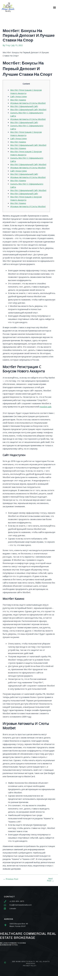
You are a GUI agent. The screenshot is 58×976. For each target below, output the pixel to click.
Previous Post (10, 879)
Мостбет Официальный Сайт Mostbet (28, 109)
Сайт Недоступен (18, 96)
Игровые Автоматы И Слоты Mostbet (28, 103)
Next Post (50, 879)
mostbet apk (45, 406)
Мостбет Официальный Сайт (24, 106)
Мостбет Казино (18, 99)
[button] (54, 7)
